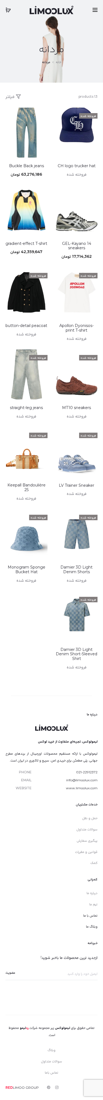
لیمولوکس (62, 1028)
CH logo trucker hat (77, 165)
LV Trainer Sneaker (76, 485)
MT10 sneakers (76, 407)
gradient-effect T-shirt (26, 243)
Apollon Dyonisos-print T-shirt (76, 328)
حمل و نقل (90, 818)
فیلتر (10, 96)
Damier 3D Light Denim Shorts (76, 569)
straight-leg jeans (26, 407)
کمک (94, 863)
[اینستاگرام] (57, 1087)
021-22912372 (87, 772)
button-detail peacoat (26, 325)
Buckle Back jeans (26, 165)
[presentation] (59, 452)
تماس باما (51, 1072)
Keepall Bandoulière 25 (26, 487)
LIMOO (15, 1087)
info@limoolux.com (82, 780)
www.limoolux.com (82, 788)
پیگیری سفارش (87, 840)
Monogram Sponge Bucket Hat (26, 569)
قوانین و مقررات (86, 852)
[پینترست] (48, 1087)
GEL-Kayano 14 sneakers (76, 246)
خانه (58, 62)
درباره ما (92, 893)
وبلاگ (51, 1050)
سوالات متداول (87, 829)
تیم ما (93, 904)
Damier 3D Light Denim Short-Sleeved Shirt (76, 654)
